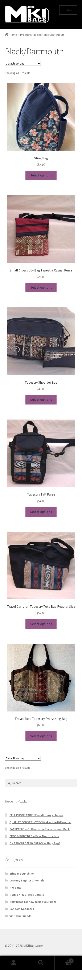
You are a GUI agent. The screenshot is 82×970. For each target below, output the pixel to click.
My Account (13, 963)
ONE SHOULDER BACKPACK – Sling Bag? (34, 843)
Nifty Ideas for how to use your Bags (33, 902)
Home (13, 35)
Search (41, 963)
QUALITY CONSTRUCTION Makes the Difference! (40, 822)
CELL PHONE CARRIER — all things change (36, 815)
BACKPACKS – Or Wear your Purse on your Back (39, 829)
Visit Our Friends (20, 916)
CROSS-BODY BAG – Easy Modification (34, 836)
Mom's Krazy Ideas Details (26, 894)
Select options (41, 175)
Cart (63, 959)
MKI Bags (15, 887)
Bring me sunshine (21, 873)
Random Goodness (21, 909)
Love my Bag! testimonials (26, 880)
